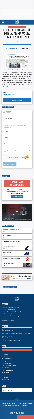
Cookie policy (19, 408)
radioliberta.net (9, 330)
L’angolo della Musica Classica (11, 241)
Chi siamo (6, 372)
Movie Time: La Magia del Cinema (11, 258)
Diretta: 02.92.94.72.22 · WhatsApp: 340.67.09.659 (18, 334)
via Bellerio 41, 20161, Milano (12, 340)
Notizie (6, 356)
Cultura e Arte (7, 236)
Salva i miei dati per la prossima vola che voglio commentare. (18, 151)
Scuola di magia (7, 253)
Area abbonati (9, 370)
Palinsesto (7, 352)
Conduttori (8, 375)
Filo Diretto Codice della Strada (11, 230)
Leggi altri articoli (17, 100)
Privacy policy (8, 408)
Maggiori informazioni (17, 197)
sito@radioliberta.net (10, 337)
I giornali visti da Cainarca (17, 27)
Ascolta (6, 350)
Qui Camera (8, 363)
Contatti (6, 377)
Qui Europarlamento (10, 365)
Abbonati (6, 368)
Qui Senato (8, 361)
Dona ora (6, 379)
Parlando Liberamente (9, 247)
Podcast (6, 354)
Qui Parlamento (8, 358)
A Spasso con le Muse (8, 264)
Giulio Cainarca (11, 48)
